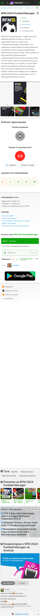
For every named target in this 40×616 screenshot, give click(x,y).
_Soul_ (7, 589)
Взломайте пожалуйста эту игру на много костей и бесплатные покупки (18, 532)
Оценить (12, 165)
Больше (35, 509)
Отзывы (22, 583)
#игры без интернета (27, 476)
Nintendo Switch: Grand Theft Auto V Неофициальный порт (19, 524)
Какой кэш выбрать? (9, 218)
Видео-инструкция (9, 223)
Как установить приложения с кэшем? (16, 221)
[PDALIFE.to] (16, 3)
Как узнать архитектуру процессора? (15, 226)
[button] (22, 111)
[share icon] (37, 8)
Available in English (22, 614)
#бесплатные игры (9, 476)
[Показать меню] (2, 3)
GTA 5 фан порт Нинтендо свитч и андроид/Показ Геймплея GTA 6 (17, 516)
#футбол (14, 472)
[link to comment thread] (12, 589)
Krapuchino (15, 265)
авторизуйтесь (17, 560)
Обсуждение (8, 583)
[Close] (38, 614)
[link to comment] (14, 589)
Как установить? (8, 216)
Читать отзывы (27, 165)
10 (34, 182)
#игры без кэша (27, 472)
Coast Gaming (26, 24)
